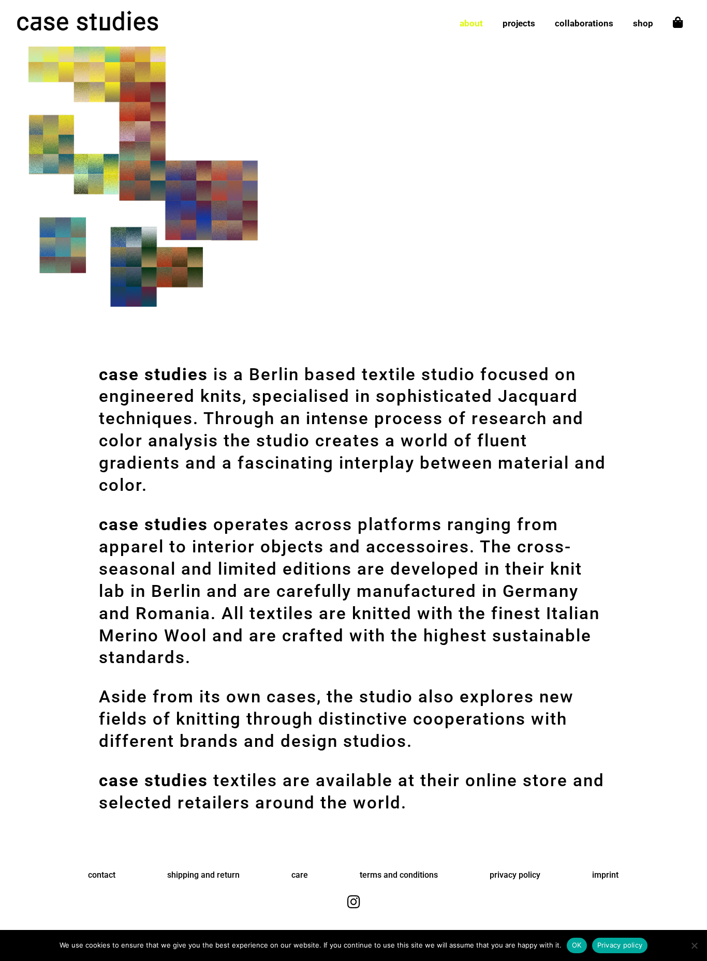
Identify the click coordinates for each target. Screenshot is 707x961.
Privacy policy (620, 945)
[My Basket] (678, 32)
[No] (694, 945)
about (471, 24)
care (299, 875)
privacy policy (515, 875)
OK (577, 945)
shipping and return (203, 875)
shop (643, 24)
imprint (605, 875)
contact (101, 875)
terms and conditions (399, 875)
